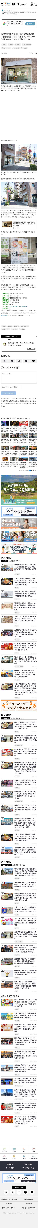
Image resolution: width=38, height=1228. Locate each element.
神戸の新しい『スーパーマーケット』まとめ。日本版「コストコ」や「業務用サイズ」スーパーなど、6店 (25, 795)
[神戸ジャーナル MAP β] (19, 711)
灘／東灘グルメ (27, 44)
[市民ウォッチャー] (19, 542)
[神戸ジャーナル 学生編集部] (19, 554)
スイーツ (18, 44)
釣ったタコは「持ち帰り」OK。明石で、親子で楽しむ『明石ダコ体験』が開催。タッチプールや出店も (25, 752)
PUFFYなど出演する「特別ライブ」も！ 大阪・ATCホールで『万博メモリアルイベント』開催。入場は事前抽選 (24, 673)
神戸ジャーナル (18, 1213)
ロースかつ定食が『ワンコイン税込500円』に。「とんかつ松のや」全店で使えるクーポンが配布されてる (25, 922)
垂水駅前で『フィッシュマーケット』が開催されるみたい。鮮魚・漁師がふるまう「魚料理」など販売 (25, 568)
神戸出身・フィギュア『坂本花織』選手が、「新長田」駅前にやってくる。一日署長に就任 (25, 972)
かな (36, 53)
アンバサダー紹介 (28, 1168)
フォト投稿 (28, 1164)
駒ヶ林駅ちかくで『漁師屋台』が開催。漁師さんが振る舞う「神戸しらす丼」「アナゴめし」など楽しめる (25, 660)
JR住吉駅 (24, 48)
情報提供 (3, 315)
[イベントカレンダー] (19, 517)
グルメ (4, 44)
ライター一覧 (31, 349)
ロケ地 (24, 1158)
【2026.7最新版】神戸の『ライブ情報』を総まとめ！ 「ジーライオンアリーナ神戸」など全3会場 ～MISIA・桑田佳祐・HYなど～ (25, 948)
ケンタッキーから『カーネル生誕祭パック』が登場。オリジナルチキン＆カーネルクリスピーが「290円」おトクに (25, 646)
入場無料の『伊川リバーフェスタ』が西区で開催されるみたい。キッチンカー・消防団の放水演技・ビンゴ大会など (25, 633)
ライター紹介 (10, 1168)
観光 (24, 1151)
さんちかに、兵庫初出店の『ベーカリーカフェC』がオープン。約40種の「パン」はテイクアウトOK (25, 619)
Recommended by (24, 470)
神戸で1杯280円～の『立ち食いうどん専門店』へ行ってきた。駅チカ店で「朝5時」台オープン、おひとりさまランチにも (25, 725)
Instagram (22, 306)
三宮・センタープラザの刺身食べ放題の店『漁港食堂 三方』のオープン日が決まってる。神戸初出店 (25, 909)
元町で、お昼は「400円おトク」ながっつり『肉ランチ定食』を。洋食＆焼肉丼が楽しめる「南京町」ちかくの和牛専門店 (25, 581)
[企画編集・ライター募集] (19, 529)
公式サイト (12, 306)
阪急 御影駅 (16, 48)
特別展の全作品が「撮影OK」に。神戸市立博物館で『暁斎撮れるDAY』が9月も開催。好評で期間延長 (25, 606)
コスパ (14, 1158)
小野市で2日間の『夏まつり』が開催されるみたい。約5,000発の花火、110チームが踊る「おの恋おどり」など (25, 851)
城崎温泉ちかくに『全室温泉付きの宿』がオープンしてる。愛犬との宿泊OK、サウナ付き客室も (25, 884)
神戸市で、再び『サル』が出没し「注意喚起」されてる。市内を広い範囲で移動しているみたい (25, 594)
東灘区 (11, 44)
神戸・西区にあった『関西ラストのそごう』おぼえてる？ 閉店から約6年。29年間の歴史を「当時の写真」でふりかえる (25, 985)
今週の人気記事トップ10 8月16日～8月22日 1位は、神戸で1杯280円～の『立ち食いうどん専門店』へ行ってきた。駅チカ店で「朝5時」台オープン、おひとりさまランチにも (25, 689)
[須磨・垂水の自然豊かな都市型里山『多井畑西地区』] (19, 505)
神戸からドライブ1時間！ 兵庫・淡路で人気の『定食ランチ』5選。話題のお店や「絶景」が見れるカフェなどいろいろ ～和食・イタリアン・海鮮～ (25, 823)
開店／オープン (6, 48)
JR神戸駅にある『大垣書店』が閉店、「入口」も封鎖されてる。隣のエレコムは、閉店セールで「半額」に (25, 739)
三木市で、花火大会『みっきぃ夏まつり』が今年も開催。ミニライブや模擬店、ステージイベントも (25, 782)
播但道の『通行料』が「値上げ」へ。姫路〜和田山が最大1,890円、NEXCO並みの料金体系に (25, 961)
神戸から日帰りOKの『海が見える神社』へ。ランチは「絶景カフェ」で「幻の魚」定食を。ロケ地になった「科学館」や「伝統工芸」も (25, 872)
